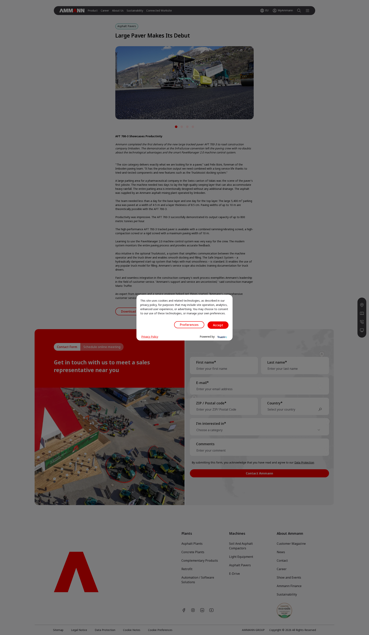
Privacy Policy (149, 336)
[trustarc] (222, 337)
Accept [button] (218, 325)
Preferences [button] (189, 325)
